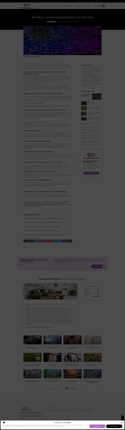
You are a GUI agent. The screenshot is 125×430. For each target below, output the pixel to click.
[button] (121, 422)
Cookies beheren (114, 426)
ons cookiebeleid (55, 426)
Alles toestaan (97, 426)
